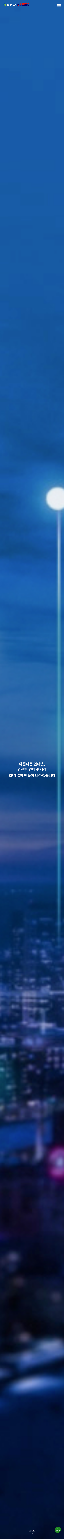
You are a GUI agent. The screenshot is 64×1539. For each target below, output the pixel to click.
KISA (10, 4)
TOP (58, 1530)
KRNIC (23, 4)
